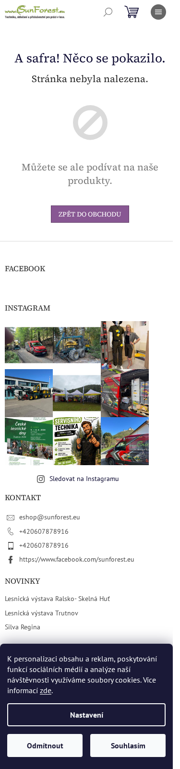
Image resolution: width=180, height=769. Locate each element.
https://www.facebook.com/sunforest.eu (76, 559)
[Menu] (158, 12)
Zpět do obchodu (90, 214)
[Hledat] (108, 12)
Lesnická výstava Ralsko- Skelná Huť (57, 598)
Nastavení (86, 715)
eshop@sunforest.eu (49, 517)
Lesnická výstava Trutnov (41, 613)
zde (45, 690)
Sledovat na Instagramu (84, 478)
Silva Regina (22, 627)
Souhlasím (128, 745)
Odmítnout (45, 745)
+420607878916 (44, 531)
